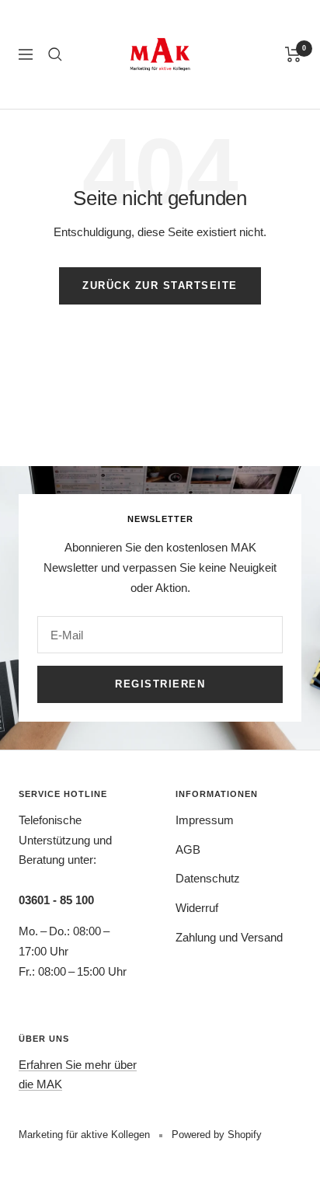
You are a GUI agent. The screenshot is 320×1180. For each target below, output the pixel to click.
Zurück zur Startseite (160, 285)
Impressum (205, 820)
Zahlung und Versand (229, 937)
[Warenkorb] (293, 54)
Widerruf (197, 907)
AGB (188, 849)
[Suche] (55, 54)
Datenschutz (208, 878)
